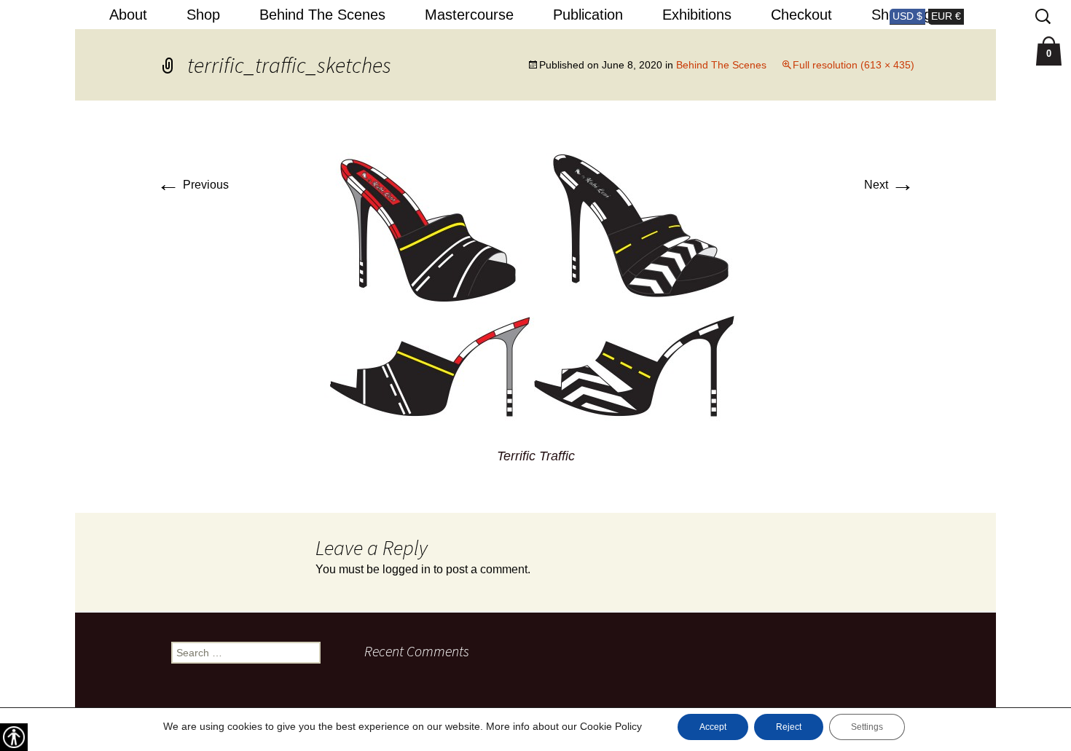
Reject (788, 727)
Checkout (801, 15)
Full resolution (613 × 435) (853, 65)
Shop (203, 15)
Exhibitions (696, 15)
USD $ (907, 16)
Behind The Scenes (322, 15)
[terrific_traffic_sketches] (536, 287)
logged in (406, 569)
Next (889, 184)
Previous (193, 184)
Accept (712, 727)
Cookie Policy (611, 726)
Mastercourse (469, 15)
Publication (588, 15)
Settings (867, 727)
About (128, 15)
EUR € (946, 16)
